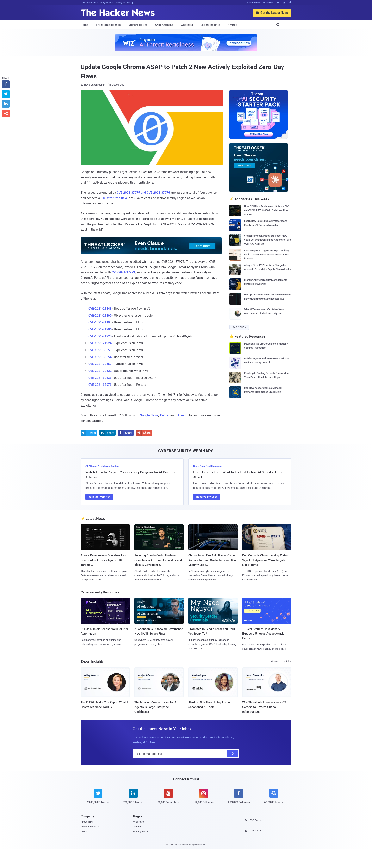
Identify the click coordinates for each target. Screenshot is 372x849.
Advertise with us (90, 826)
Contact (85, 831)
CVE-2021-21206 (100, 329)
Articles (287, 661)
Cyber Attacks (164, 24)
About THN (87, 821)
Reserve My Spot (206, 496)
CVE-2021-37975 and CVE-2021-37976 (143, 192)
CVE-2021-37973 (123, 272)
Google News (149, 415)
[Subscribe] (232, 753)
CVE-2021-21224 (100, 343)
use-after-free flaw (114, 198)
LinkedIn (182, 415)
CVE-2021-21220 (100, 336)
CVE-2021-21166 (100, 315)
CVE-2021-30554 (100, 357)
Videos (274, 661)
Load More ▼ (239, 327)
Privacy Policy (140, 831)
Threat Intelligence (108, 24)
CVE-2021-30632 (100, 371)
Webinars (187, 24)
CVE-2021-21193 (100, 322)
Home (84, 24)
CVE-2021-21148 (100, 308)
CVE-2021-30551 (100, 350)
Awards (232, 24)
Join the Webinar (99, 496)
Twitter (165, 415)
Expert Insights (210, 24)
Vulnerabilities (138, 24)
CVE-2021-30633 (100, 378)
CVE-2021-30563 (100, 364)
